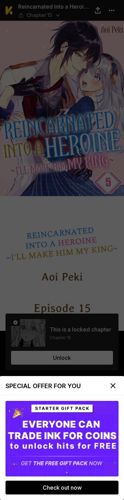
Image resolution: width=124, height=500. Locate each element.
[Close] (112, 385)
